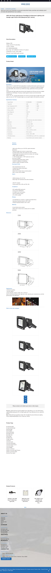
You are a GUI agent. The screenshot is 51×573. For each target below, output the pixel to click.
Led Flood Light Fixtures (11, 444)
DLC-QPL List (32, 56)
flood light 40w (9, 434)
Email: (3, 555)
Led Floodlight (9, 447)
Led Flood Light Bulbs (10, 443)
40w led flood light (10, 432)
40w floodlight (9, 430)
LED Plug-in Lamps (4, 546)
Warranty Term (4, 521)
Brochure (22, 56)
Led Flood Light (9, 441)
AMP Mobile (10, 570)
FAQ (2, 523)
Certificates (3, 519)
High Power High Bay (5, 538)
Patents (2, 520)
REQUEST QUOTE (6, 558)
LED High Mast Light (5, 530)
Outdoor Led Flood (10, 448)
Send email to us (12, 56)
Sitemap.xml (5, 570)
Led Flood (8, 440)
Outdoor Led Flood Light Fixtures (13, 450)
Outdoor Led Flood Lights (11, 451)
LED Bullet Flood (4, 533)
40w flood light (9, 429)
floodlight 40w (9, 437)
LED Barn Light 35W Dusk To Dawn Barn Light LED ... (12, 500)
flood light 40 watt (10, 433)
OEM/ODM (3, 517)
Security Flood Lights (10, 453)
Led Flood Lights (9, 446)
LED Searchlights (4, 531)
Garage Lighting (9, 439)
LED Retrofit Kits (4, 544)
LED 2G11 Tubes (4, 547)
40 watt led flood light (10, 428)
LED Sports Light (4, 529)
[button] (25, 396)
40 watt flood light (10, 426)
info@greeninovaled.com (10, 555)
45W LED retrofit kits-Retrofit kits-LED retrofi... (25, 500)
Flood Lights (8, 436)
